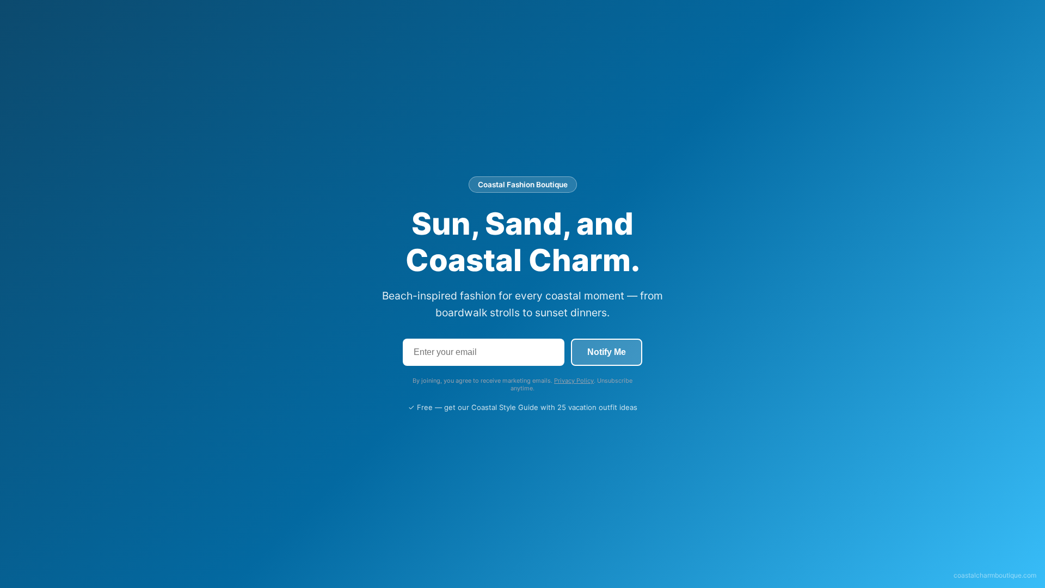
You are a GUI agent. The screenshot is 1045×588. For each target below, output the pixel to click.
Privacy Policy (574, 380)
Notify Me (606, 352)
